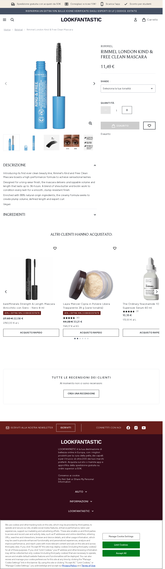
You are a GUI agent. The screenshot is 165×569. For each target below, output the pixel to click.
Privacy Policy (69, 565)
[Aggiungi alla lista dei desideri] (149, 125)
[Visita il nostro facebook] (128, 428)
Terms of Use (88, 565)
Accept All (121, 553)
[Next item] (156, 291)
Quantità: (108, 103)
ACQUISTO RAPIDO (31, 332)
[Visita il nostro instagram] (136, 428)
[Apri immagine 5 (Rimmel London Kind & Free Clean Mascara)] (91, 142)
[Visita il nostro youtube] (144, 428)
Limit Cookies (121, 545)
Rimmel (19, 29)
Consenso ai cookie (69, 475)
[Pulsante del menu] (4, 19)
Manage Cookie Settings (121, 536)
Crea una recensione (81, 393)
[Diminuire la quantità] (106, 110)
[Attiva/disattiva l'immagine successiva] (94, 83)
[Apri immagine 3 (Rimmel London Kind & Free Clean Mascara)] (52, 142)
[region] (81, 544)
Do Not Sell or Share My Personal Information (76, 480)
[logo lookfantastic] (81, 19)
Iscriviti (65, 427)
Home (7, 29)
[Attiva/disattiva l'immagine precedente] (5, 83)
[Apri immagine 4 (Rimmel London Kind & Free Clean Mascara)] (71, 142)
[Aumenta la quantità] (127, 110)
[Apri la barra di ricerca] (12, 19)
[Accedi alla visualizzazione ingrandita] (90, 123)
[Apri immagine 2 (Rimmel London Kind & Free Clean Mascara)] (32, 142)
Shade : (105, 81)
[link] (135, 19)
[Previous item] (5, 291)
